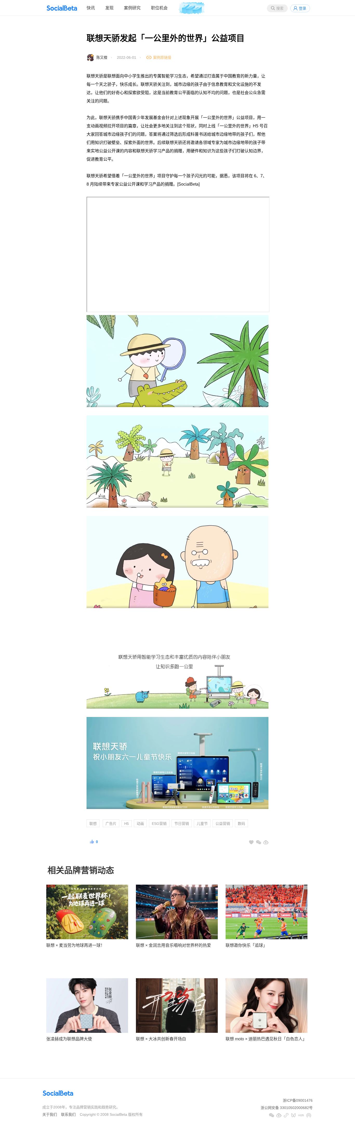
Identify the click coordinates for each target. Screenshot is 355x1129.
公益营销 (222, 823)
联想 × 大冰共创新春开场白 (161, 1039)
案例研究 (132, 8)
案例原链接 (162, 57)
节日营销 (181, 823)
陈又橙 (101, 57)
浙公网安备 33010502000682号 (287, 1108)
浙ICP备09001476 (298, 1100)
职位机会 (159, 8)
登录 (302, 8)
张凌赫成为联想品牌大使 (69, 1039)
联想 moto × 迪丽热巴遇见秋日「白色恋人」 (266, 1039)
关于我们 (49, 1114)
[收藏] (251, 842)
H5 (126, 823)
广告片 (111, 823)
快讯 (91, 8)
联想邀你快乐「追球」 (246, 945)
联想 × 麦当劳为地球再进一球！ (75, 945)
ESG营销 (159, 823)
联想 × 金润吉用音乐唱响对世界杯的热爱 (173, 945)
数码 (241, 823)
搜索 (280, 8)
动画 (140, 823)
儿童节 (202, 823)
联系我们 (68, 1114)
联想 (93, 823)
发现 (109, 8)
